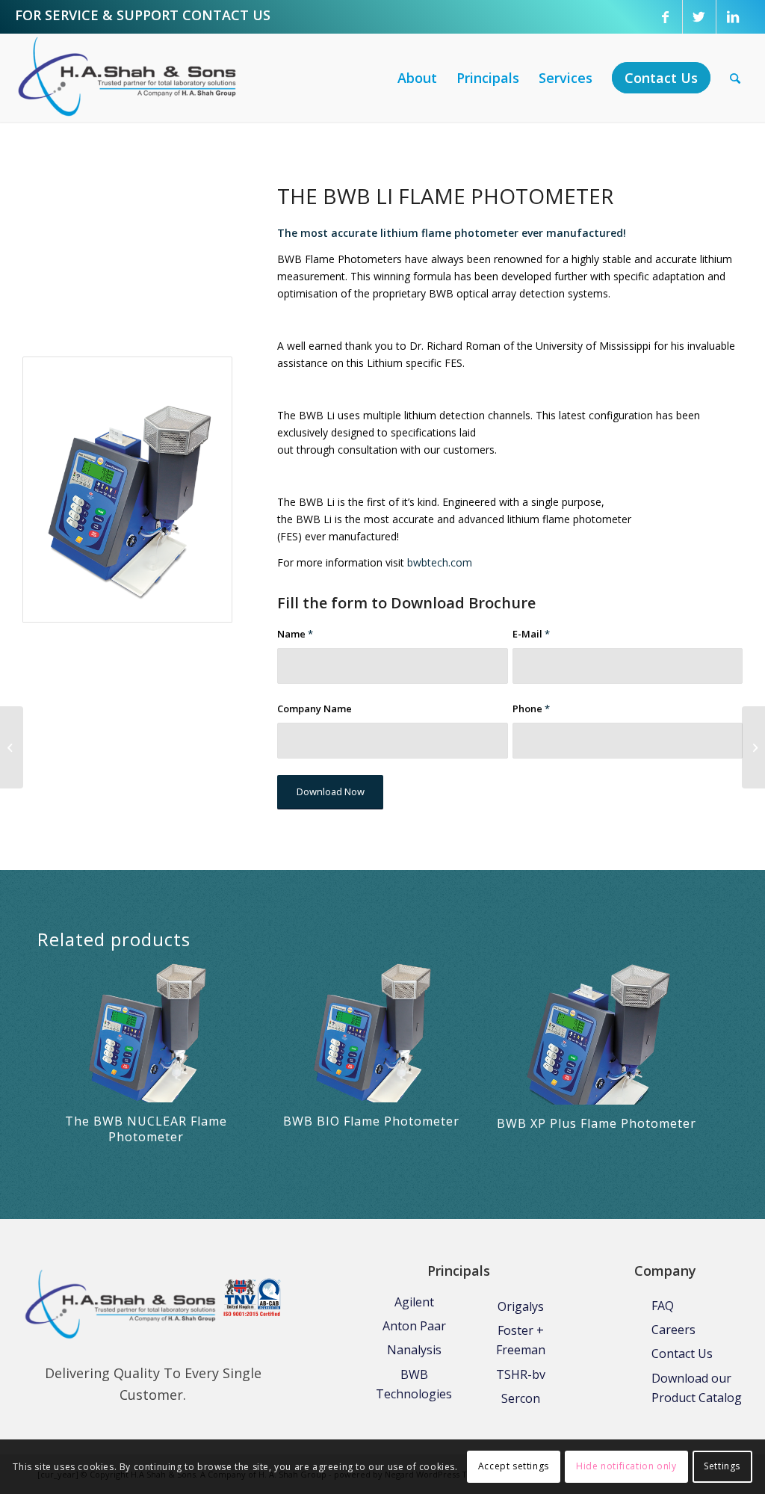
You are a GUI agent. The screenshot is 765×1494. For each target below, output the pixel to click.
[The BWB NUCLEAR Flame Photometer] (753, 747)
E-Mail (531, 633)
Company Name (314, 708)
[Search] (735, 78)
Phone (531, 708)
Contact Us (682, 1353)
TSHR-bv (520, 1374)
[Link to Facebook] (665, 17)
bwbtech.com (439, 562)
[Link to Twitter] (699, 17)
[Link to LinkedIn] (733, 17)
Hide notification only (626, 1466)
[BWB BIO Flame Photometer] (11, 747)
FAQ (662, 1305)
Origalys (521, 1306)
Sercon (520, 1398)
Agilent (414, 1302)
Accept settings (513, 1466)
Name (295, 633)
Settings (722, 1466)
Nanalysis (414, 1350)
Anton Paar (414, 1326)
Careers (673, 1329)
